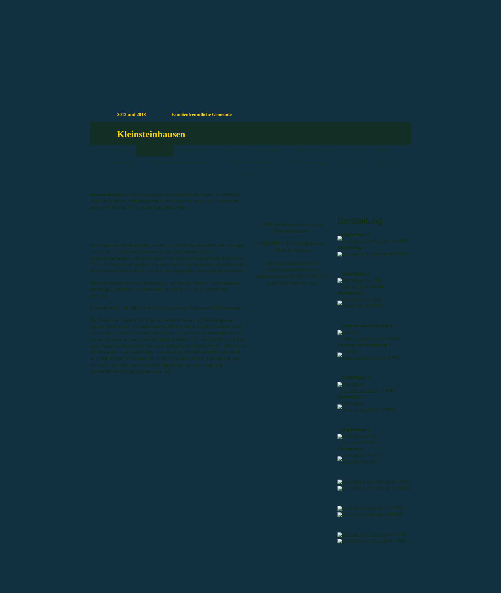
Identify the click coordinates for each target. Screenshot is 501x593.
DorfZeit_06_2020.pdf (363, 507)
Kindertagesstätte (266, 150)
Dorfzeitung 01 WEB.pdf (365, 240)
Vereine (354, 150)
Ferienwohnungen (310, 162)
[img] (360, 36)
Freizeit (381, 150)
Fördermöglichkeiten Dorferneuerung (184, 162)
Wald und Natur (122, 162)
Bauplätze (228, 150)
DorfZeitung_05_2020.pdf (366, 481)
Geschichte (350, 162)
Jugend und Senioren (314, 150)
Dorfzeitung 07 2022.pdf (365, 534)
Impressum (384, 162)
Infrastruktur (155, 150)
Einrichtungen (192, 150)
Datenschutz (250, 173)
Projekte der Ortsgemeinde (256, 162)
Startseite (122, 150)
